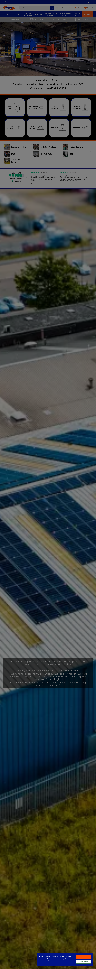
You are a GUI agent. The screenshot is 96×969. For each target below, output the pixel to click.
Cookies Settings (83, 961)
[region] (65, 959)
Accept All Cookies (83, 957)
